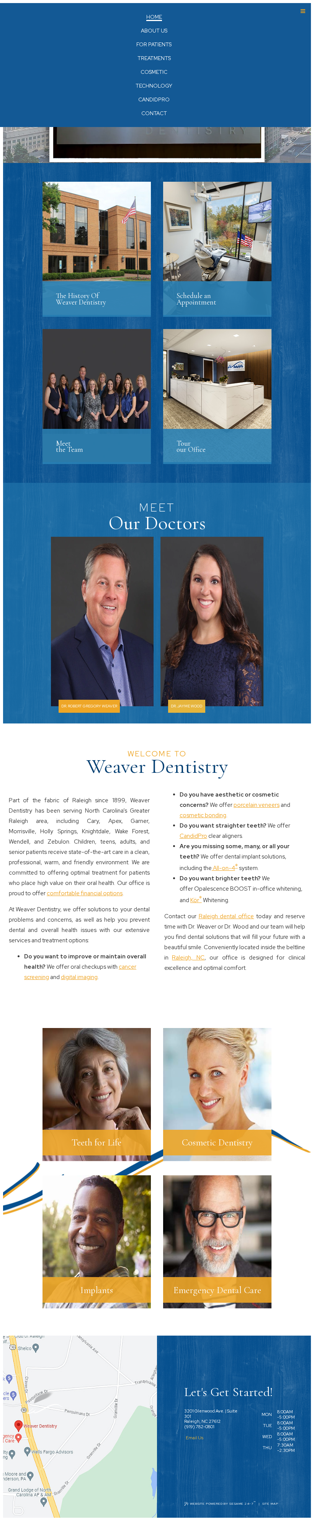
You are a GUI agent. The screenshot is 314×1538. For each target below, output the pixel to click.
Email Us (194, 1437)
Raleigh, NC (188, 957)
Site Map (270, 1504)
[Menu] (303, 11)
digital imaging (79, 977)
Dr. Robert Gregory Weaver (89, 706)
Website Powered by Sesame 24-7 (223, 1503)
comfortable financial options (85, 893)
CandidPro (193, 836)
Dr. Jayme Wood (186, 706)
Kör (196, 900)
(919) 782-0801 (199, 1426)
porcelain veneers (257, 805)
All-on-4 (223, 868)
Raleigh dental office (226, 916)
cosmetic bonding (203, 815)
